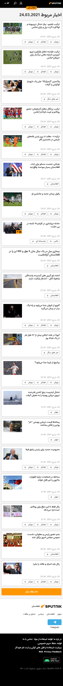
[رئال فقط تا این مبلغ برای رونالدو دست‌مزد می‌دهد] (12, 511)
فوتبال (43, 42)
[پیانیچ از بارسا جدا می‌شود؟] (12, 368)
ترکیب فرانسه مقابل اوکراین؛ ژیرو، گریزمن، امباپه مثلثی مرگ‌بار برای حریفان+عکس (44, 55)
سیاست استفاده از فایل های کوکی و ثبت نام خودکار (38, 648)
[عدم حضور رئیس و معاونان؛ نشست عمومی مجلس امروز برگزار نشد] (12, 540)
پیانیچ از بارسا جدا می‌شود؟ (47, 363)
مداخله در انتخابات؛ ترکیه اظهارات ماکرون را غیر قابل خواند (44, 479)
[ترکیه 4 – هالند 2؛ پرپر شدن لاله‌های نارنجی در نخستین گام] (12, 141)
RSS (41, 652)
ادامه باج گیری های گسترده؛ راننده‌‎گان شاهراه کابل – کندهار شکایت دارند (42, 277)
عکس (56, 241)
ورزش (56, 42)
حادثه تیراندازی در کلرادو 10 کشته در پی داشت (43, 225)
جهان (56, 412)
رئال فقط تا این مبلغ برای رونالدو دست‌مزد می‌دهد (45, 508)
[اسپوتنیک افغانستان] (55, 5)
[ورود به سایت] (21, 3)
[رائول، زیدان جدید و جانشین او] (12, 199)
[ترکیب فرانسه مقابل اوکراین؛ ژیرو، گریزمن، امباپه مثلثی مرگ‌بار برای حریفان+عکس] (12, 57)
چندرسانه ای (41, 241)
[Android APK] (52, 660)
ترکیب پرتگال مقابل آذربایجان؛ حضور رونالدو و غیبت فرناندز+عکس (43, 111)
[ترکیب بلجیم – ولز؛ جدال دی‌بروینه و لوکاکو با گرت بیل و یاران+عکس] (12, 28)
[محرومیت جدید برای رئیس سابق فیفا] (12, 454)
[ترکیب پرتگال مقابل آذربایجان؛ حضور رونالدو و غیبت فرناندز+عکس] (12, 113)
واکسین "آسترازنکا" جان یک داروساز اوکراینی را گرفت (43, 83)
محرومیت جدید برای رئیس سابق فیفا (43, 450)
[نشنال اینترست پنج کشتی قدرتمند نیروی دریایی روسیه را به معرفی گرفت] (12, 398)
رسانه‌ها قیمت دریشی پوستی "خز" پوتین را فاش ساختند (44, 424)
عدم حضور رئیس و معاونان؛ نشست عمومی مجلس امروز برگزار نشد (43, 536)
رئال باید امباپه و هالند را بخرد (46, 564)
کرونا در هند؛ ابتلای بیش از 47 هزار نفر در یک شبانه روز (42, 337)
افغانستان (54, 184)
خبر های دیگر (52, 99)
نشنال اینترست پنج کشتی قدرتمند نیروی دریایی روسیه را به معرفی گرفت (43, 394)
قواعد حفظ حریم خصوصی (50, 643)
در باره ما (58, 639)
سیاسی (41, 614)
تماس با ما (28, 639)
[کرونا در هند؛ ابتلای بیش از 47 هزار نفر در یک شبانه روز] (12, 339)
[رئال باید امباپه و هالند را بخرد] (12, 568)
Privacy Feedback (53, 652)
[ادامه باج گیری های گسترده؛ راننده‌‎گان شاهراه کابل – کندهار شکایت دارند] (12, 281)
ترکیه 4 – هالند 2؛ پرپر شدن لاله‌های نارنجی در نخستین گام (43, 138)
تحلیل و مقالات (29, 614)
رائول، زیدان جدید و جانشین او (46, 194)
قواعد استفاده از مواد (43, 639)
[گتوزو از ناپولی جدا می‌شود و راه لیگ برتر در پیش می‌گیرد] (12, 311)
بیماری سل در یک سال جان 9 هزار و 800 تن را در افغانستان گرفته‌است (34, 253)
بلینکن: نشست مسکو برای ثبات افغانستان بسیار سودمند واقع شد (45, 166)
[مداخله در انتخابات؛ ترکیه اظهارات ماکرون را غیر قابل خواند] (12, 482)
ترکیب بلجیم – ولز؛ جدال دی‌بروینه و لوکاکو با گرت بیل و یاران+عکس (43, 26)
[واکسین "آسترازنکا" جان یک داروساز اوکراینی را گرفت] (12, 86)
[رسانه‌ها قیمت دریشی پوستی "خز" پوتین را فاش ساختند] (12, 426)
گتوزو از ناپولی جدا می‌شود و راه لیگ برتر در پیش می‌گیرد (43, 307)
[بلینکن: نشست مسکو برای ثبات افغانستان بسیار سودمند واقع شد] (12, 170)
